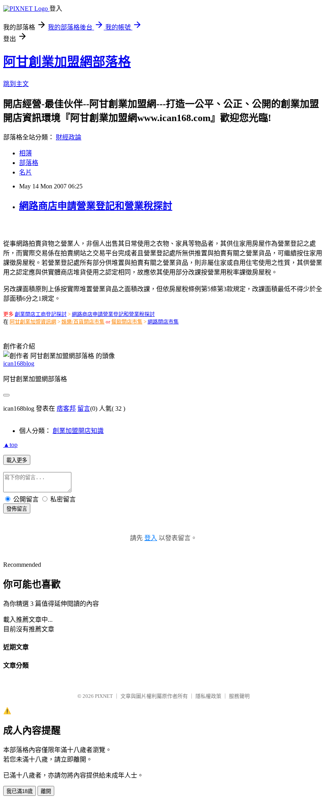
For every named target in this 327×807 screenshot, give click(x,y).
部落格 (28, 162)
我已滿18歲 (19, 791)
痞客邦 (66, 408)
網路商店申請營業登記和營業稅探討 (95, 206)
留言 (83, 408)
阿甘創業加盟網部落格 (67, 62)
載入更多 (16, 460)
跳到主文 (16, 83)
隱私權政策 (208, 696)
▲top (10, 444)
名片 (25, 172)
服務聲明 (239, 696)
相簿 (25, 153)
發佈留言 (16, 509)
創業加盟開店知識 (78, 430)
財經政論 (68, 137)
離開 (46, 791)
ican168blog (18, 363)
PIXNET (104, 696)
